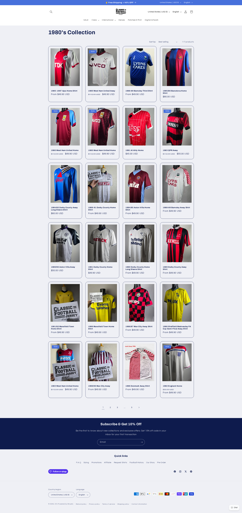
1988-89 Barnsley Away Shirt (176, 207)
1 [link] (103, 407)
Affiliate (107, 462)
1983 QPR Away (170, 150)
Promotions (97, 462)
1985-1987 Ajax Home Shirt (64, 91)
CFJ (56, 504)
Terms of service (108, 504)
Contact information (139, 504)
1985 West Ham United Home (102, 150)
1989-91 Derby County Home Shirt (102, 208)
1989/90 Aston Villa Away (63, 267)
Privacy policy (94, 504)
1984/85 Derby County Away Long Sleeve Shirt (64, 208)
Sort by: (152, 42)
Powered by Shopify (65, 504)
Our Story (150, 462)
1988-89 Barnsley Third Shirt (139, 91)
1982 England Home (172, 386)
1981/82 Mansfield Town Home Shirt (62, 327)
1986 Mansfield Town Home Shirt (101, 327)
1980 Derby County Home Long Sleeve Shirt (138, 268)
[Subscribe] (142, 442)
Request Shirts (120, 462)
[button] (51, 12)
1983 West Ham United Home (65, 386)
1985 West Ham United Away (101, 91)
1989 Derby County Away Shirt (175, 268)
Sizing (86, 462)
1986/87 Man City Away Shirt (139, 326)
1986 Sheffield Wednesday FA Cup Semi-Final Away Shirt (177, 327)
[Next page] (139, 407)
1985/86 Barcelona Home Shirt (175, 92)
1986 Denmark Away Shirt (138, 386)
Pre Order (161, 462)
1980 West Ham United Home (65, 150)
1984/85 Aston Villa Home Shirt (138, 208)
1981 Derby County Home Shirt (100, 268)
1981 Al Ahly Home (134, 150)
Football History (137, 462)
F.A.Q (78, 462)
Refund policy (81, 504)
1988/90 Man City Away (99, 386)
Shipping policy (123, 504)
